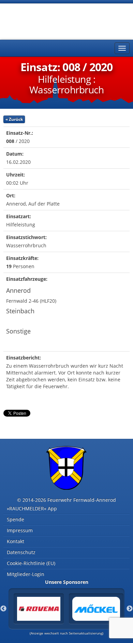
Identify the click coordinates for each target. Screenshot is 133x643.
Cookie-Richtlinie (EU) (31, 563)
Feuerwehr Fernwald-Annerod (44, 20)
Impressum (20, 530)
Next (129, 608)
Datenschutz (21, 552)
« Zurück (14, 119)
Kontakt (15, 541)
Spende (15, 519)
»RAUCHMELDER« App (32, 508)
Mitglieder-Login (25, 574)
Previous (3, 608)
